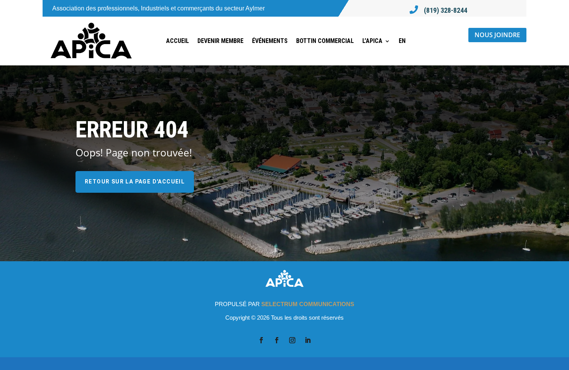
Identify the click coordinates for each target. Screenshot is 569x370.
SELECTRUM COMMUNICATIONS (307, 304)
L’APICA (372, 41)
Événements (270, 41)
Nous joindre (497, 35)
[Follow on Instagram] (292, 340)
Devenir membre (220, 41)
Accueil (177, 41)
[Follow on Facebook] (261, 340)
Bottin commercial (325, 41)
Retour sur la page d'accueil (135, 181)
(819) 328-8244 (445, 10)
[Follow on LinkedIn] (308, 340)
